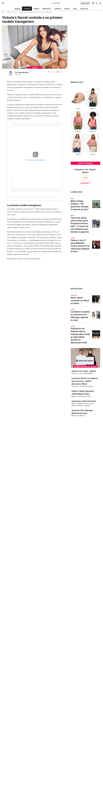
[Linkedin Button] (54, 71)
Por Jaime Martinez (22, 72)
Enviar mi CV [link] (85, 183)
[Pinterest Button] (57, 71)
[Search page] (96, 3)
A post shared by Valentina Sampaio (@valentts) (25, 197)
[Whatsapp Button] (60, 71)
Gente (15, 12)
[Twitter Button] (48, 71)
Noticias (9, 12)
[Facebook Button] (51, 71)
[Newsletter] (93, 3)
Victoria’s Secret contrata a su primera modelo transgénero (35, 12)
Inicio (3, 12)
